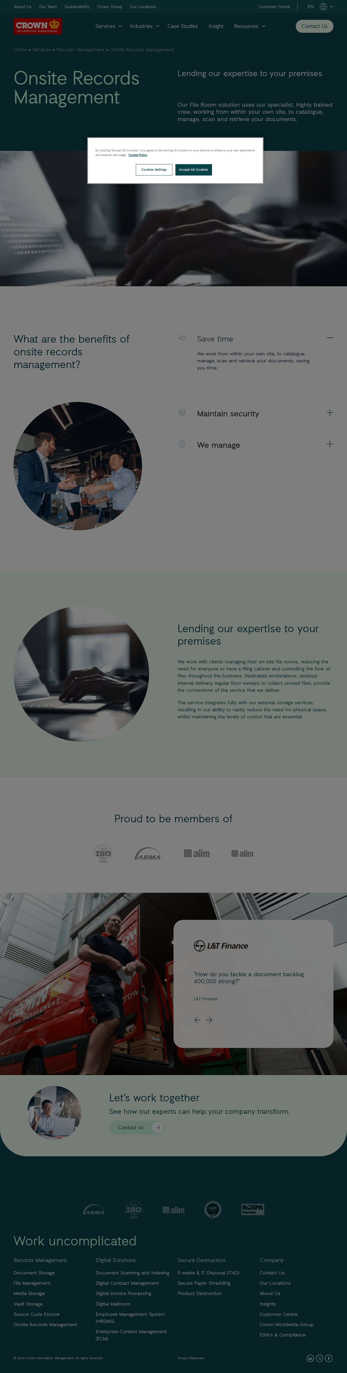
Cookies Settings (154, 169)
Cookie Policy (137, 155)
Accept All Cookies (193, 169)
